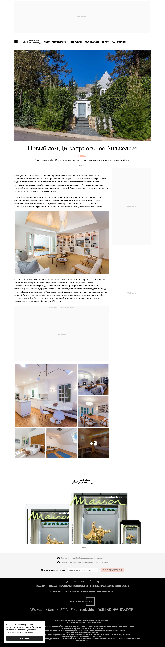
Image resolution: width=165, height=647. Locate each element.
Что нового (59, 42)
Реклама (53, 586)
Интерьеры (75, 42)
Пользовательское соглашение (73, 586)
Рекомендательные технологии (64, 591)
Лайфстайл (119, 42)
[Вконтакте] (74, 581)
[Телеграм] (82, 581)
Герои (105, 42)
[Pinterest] (98, 581)
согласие (68, 558)
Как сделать (92, 42)
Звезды (82, 156)
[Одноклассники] (90, 581)
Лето (47, 42)
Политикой (67, 562)
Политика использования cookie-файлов (109, 586)
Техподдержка (88, 591)
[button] (93, 443)
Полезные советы (105, 591)
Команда (40, 586)
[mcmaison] (32, 42)
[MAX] (66, 581)
